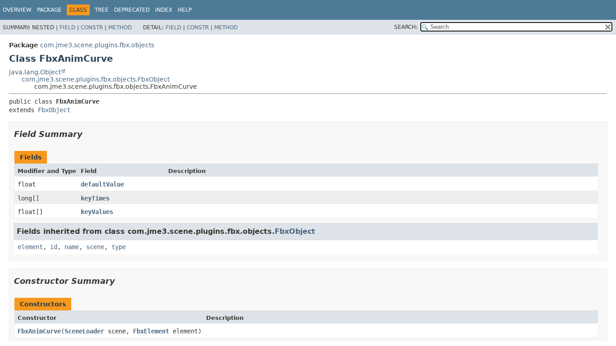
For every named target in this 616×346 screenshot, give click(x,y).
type (118, 246)
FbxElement (151, 331)
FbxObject (54, 110)
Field (67, 27)
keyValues (97, 211)
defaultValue (102, 184)
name (71, 246)
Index (163, 10)
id (53, 246)
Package (49, 10)
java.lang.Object (35, 72)
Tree (102, 10)
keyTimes (95, 198)
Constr (92, 27)
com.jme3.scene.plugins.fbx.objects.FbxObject (96, 79)
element (30, 246)
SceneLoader (84, 331)
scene (95, 246)
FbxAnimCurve (39, 331)
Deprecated (132, 10)
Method (120, 27)
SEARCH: (406, 27)
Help (185, 10)
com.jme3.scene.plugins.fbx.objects (97, 45)
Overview (17, 10)
